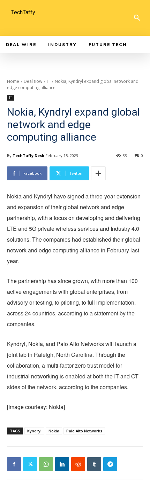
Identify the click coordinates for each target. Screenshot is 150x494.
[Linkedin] (62, 464)
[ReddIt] (78, 464)
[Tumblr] (94, 464)
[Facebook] (14, 464)
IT (48, 81)
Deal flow (33, 81)
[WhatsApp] (46, 464)
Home (13, 81)
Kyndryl (34, 430)
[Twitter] (30, 464)
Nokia (53, 430)
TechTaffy (23, 12)
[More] (98, 173)
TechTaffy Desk (28, 155)
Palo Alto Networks (84, 430)
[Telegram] (110, 464)
